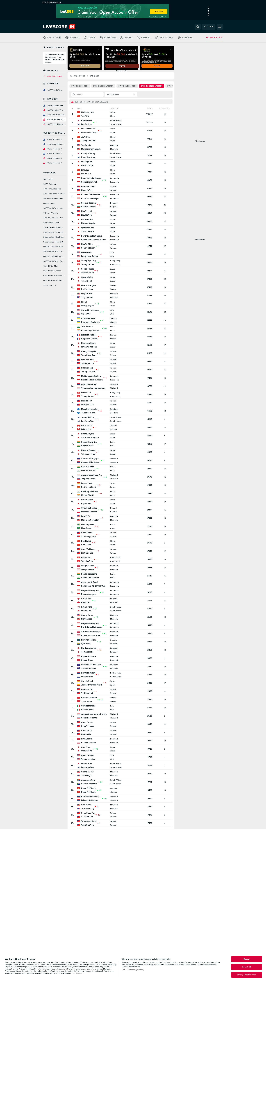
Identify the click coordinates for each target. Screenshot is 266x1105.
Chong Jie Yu (87, 615)
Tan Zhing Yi (86, 775)
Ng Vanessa (86, 619)
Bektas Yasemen (89, 697)
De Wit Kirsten (88, 673)
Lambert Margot (88, 335)
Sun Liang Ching (88, 536)
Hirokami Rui (87, 219)
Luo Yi (84, 302)
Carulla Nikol (87, 681)
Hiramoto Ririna (88, 343)
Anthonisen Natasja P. (91, 631)
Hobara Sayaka (88, 223)
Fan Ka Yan (86, 557)
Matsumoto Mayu (89, 132)
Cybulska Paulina (89, 508)
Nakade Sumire (88, 450)
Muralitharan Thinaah (90, 149)
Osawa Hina (86, 751)
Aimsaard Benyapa (89, 458)
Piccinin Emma (87, 709)
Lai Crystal (86, 429)
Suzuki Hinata (87, 269)
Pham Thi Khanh (88, 792)
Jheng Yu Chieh (88, 371)
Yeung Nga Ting (88, 260)
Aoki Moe (85, 747)
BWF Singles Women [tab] (103, 86)
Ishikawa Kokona (89, 347)
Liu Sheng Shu (87, 112)
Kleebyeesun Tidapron (91, 796)
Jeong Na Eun (87, 417)
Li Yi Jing (85, 170)
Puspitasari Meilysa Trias (91, 198)
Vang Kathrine (87, 565)
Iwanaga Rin (86, 162)
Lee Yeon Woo (88, 421)
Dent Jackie (86, 425)
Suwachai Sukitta (89, 718)
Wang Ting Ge (87, 305)
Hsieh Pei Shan (88, 186)
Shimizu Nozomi (88, 668)
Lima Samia (86, 528)
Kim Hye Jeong (88, 153)
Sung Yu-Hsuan (88, 248)
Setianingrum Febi (89, 182)
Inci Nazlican (87, 289)
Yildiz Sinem (86, 701)
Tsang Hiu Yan (87, 396)
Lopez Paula (86, 483)
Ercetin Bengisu (88, 285)
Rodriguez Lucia (88, 487)
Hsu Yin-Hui (86, 211)
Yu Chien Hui (87, 693)
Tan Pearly (86, 145)
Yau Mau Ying (87, 561)
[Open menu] (220, 27)
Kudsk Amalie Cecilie (90, 635)
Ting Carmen (87, 297)
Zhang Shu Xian (88, 141)
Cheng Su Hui (87, 772)
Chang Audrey (87, 755)
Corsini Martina (88, 706)
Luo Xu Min (86, 174)
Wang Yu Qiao (87, 404)
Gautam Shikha (88, 470)
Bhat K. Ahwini (87, 467)
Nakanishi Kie (87, 165)
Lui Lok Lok (86, 392)
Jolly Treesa (87, 326)
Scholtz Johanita (89, 784)
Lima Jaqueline (88, 524)
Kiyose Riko (86, 503)
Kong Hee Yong (88, 157)
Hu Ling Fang (87, 368)
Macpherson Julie (89, 409)
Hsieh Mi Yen (87, 689)
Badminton (79, 76)
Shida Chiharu (87, 231)
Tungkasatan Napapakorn (93, 388)
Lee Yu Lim (86, 610)
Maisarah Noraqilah (90, 520)
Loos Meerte (87, 676)
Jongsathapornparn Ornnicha (94, 714)
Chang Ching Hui (88, 351)
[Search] (198, 27)
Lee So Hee (86, 124)
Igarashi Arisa (87, 227)
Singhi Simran (87, 446)
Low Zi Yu (85, 516)
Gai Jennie (86, 314)
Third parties (77, 973)
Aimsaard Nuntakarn (90, 462)
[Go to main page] (64, 26)
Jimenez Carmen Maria (91, 685)
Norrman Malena (88, 640)
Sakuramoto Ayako (90, 437)
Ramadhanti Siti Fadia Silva (93, 239)
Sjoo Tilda (85, 643)
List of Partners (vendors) (133, 970)
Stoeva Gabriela (88, 203)
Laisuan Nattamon (89, 800)
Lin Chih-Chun (87, 359)
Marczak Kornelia (89, 512)
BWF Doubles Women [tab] (151, 86)
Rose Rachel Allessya (91, 178)
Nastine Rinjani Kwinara (92, 380)
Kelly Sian (85, 602)
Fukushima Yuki (88, 129)
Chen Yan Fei (87, 533)
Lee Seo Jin (86, 763)
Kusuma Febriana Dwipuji (91, 194)
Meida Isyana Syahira (91, 376)
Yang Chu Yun (87, 363)
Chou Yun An (87, 722)
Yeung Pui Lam (87, 264)
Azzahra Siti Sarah (89, 582)
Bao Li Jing (86, 541)
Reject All (246, 967)
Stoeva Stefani (88, 206)
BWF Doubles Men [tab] (127, 86)
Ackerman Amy (88, 780)
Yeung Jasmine (88, 759)
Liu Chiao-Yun (87, 553)
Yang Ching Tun (88, 355)
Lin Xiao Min (86, 401)
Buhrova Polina (88, 318)
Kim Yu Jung (86, 607)
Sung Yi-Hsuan (87, 726)
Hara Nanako (87, 500)
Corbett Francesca (90, 310)
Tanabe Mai (86, 281)
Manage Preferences (246, 975)
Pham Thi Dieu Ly (88, 788)
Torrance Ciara (88, 413)
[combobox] (121, 94)
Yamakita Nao (87, 272)
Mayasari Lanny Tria (90, 590)
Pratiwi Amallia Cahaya (91, 236)
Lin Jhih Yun (86, 215)
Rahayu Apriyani (88, 594)
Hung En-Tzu (87, 190)
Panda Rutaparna (89, 574)
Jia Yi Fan (85, 137)
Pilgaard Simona (88, 656)
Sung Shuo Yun (88, 813)
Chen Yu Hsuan (88, 549)
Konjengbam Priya (89, 491)
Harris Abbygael (88, 648)
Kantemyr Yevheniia (90, 322)
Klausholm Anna (88, 742)
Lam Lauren (86, 252)
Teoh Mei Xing (87, 808)
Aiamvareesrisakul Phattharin (91, 475)
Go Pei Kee (86, 805)
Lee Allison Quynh (89, 256)
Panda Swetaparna (90, 577)
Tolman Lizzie (87, 652)
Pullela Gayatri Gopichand (91, 330)
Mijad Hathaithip (88, 384)
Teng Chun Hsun (88, 821)
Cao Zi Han (86, 544)
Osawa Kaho (87, 277)
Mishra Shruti (87, 495)
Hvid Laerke (86, 739)
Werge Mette (87, 569)
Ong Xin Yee (86, 293)
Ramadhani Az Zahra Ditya (93, 586)
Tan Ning (85, 116)
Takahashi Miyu (88, 454)
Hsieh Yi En (86, 734)
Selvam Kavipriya (89, 442)
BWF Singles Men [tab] (79, 86)
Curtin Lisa (86, 598)
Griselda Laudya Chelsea (91, 664)
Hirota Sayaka (87, 434)
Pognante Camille (89, 338)
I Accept (246, 959)
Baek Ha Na (86, 120)
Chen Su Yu (86, 730)
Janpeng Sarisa (88, 479)
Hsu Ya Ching (87, 244)
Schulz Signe (87, 660)
